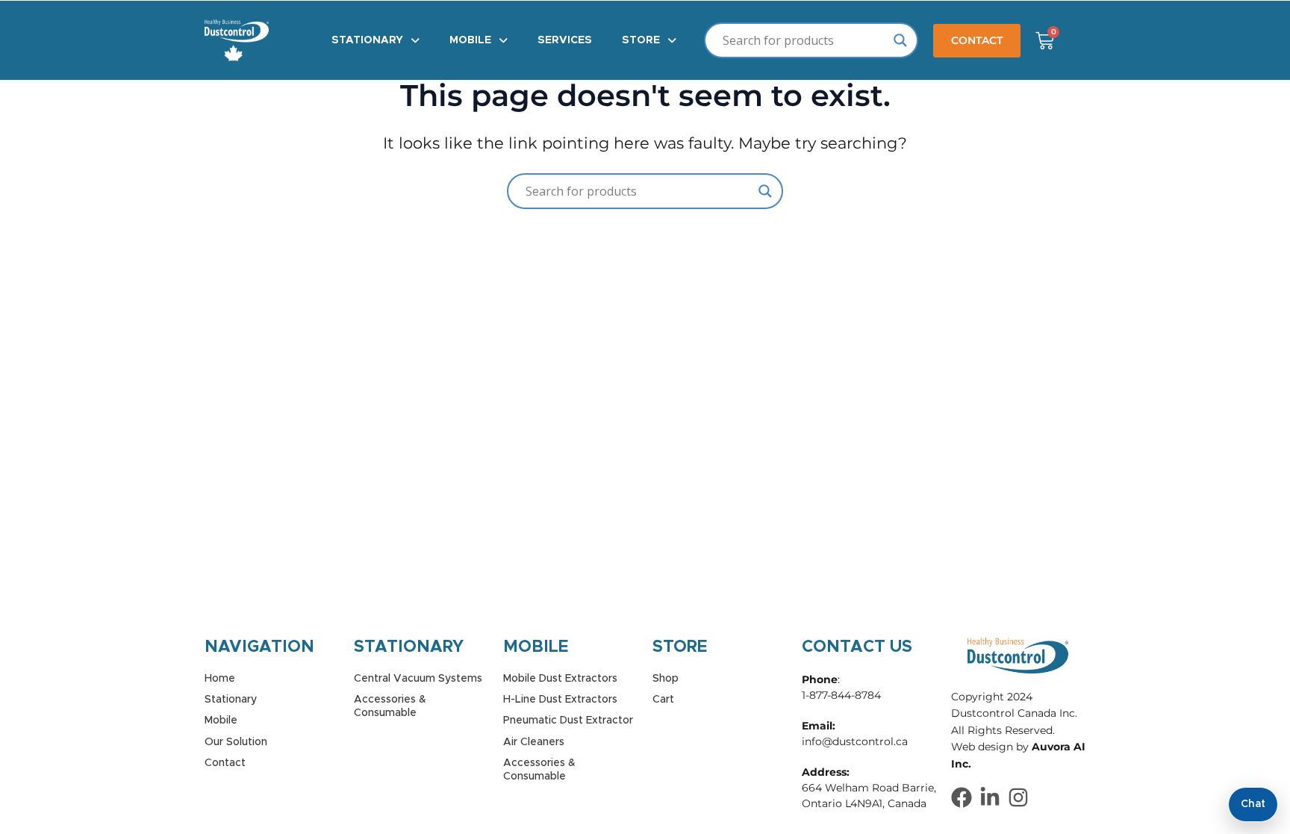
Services (565, 40)
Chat (1253, 804)
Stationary (367, 40)
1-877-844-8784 (841, 695)
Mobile (470, 40)
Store (641, 40)
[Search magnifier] (900, 40)
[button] (375, 40)
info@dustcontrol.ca (855, 741)
